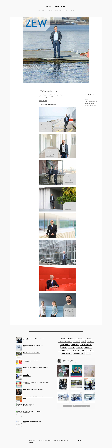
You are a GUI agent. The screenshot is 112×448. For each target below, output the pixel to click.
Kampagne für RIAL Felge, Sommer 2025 (33, 338)
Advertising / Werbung (67, 338)
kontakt (71, 10)
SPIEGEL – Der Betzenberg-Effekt (31, 352)
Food (83, 341)
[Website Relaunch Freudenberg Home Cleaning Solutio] (63, 397)
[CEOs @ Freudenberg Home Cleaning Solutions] (89, 397)
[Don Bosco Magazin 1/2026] (89, 371)
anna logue (41, 10)
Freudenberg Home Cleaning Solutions (33, 345)
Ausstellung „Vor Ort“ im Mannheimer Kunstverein (36, 382)
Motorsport (76, 350)
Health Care (75, 344)
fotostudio (58, 10)
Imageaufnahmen (89, 103)
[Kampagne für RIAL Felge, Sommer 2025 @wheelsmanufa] (63, 384)
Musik (83, 350)
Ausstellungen (80, 338)
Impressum (32, 442)
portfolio (50, 10)
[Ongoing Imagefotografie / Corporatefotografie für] (76, 371)
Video (88, 353)
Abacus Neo (26, 374)
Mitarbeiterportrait (90, 105)
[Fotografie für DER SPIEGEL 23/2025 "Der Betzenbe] (76, 384)
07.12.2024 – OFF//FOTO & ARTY (31, 360)
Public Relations (66, 353)
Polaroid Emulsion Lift (29, 404)
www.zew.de (43, 100)
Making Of (88, 347)
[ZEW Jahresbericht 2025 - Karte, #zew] (63, 371)
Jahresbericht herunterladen (48, 104)
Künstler (72, 347)
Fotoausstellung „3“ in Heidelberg (32, 411)
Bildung (89, 338)
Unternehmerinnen (78, 353)
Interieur (64, 347)
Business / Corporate (91, 101)
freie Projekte (64, 344)
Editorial (76, 341)
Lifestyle (79, 347)
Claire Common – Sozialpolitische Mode (33, 389)
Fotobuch (90, 341)
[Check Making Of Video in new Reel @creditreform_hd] (89, 384)
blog (65, 10)
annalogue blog (56, 6)
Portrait (91, 350)
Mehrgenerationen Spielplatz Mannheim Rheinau (35, 367)
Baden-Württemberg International (32, 421)
